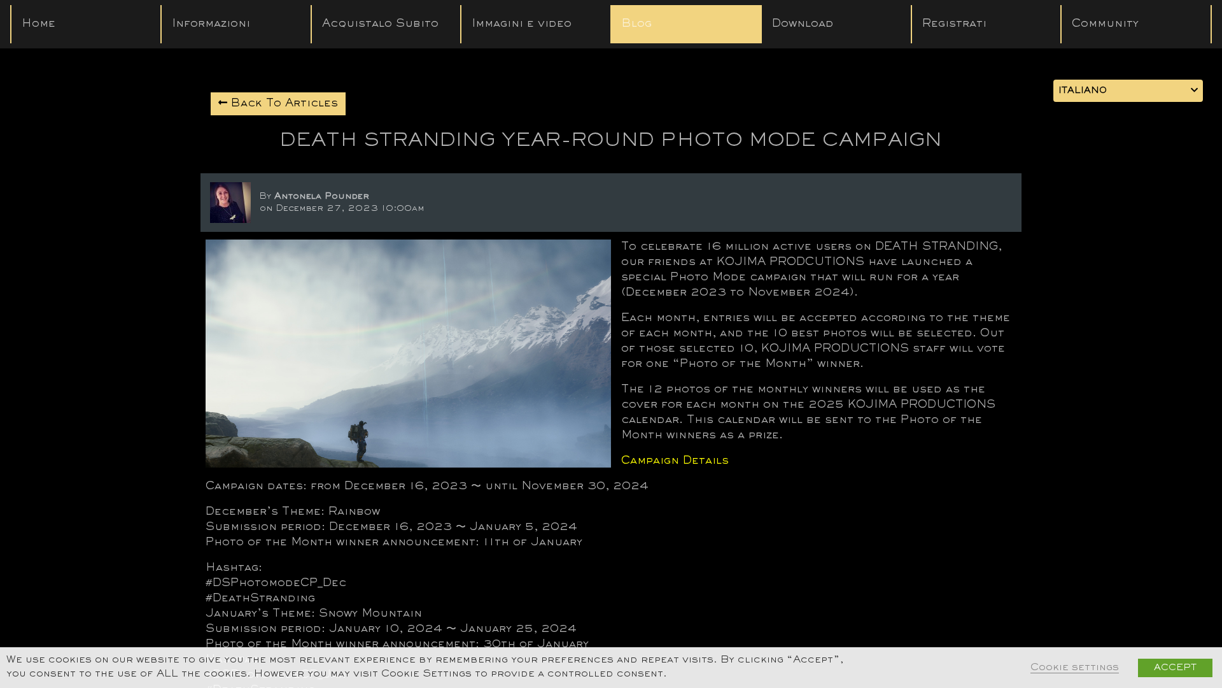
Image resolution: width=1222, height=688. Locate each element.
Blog (637, 24)
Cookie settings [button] (1074, 668)
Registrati (954, 24)
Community (1105, 24)
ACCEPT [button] (1175, 668)
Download (803, 24)
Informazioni (211, 24)
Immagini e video (522, 24)
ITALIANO (1082, 91)
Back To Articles (282, 104)
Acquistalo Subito (380, 24)
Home (38, 24)
